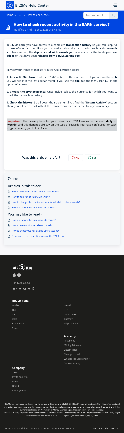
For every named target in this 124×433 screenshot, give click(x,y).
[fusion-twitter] (20, 288)
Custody (68, 318)
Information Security (63, 428)
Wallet (15, 305)
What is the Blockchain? (76, 358)
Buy (14, 309)
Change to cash (72, 354)
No (77, 158)
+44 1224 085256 (21, 282)
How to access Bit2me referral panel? (32, 225)
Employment (19, 390)
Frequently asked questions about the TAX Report (38, 236)
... (20, 15)
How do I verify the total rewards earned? (34, 207)
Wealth (68, 305)
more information (93, 406)
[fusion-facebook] (17, 288)
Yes (94, 158)
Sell (14, 314)
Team (15, 372)
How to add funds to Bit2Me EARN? (31, 196)
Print (15, 179)
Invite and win (20, 376)
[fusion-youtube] (24, 288)
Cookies (45, 428)
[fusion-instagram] (33, 288)
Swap (15, 328)
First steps (69, 340)
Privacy (35, 428)
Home (9, 15)
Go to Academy (72, 363)
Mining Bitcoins (72, 345)
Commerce (18, 323)
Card (14, 318)
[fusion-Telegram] (29, 288)
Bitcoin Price (70, 349)
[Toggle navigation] (115, 5)
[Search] (113, 15)
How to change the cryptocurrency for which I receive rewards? (46, 202)
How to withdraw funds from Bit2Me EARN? (35, 191)
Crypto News (71, 314)
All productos (71, 323)
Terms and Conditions (17, 428)
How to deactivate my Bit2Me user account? (35, 230)
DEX (66, 309)
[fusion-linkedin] (13, 288)
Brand (15, 385)
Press (15, 381)
